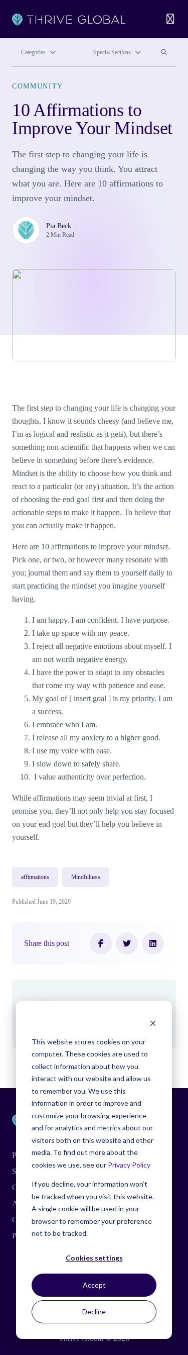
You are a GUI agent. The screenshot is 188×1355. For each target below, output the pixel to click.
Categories (33, 52)
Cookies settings (94, 1257)
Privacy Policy (129, 1164)
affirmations (35, 877)
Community (37, 86)
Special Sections (112, 52)
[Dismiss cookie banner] (152, 1022)
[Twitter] (127, 943)
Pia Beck (58, 226)
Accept (94, 1285)
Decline (94, 1311)
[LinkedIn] (153, 943)
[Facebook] (101, 943)
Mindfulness (86, 877)
